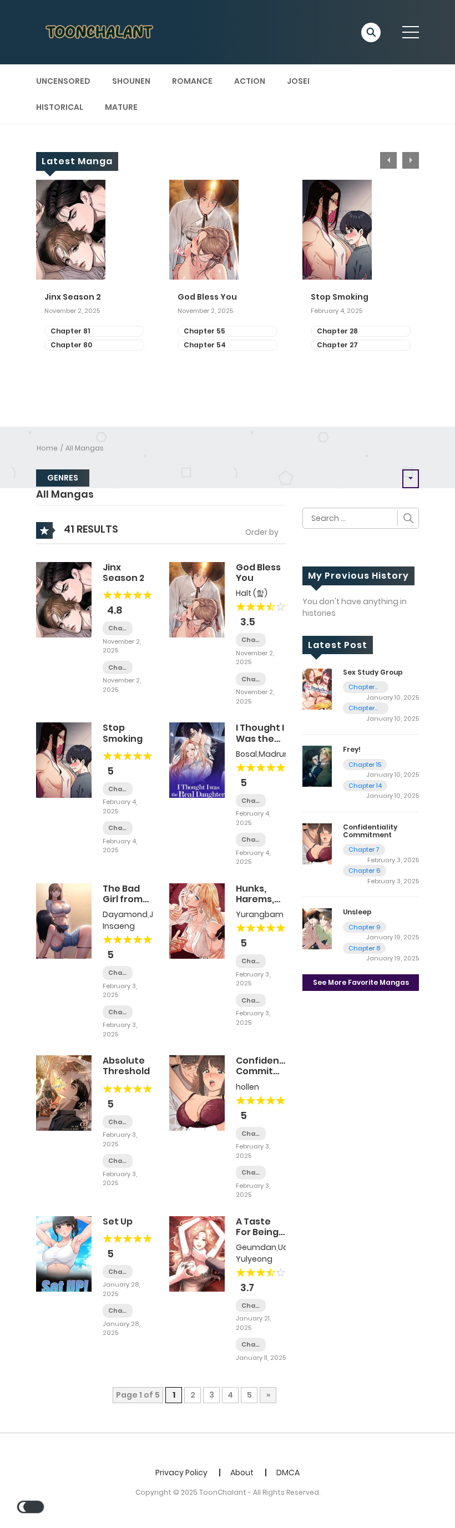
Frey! (352, 749)
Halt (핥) (251, 593)
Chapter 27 (337, 345)
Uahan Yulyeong (270, 1253)
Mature (121, 107)
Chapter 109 (361, 708)
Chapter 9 (364, 927)
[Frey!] (317, 765)
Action (249, 81)
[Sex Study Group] (317, 688)
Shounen (131, 81)
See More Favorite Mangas (361, 982)
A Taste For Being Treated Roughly (257, 1237)
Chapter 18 (250, 961)
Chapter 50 (117, 1161)
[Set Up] (64, 1252)
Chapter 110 (361, 687)
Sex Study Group (373, 672)
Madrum (275, 754)
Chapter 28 (337, 331)
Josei (298, 81)
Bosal (246, 754)
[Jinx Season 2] (64, 599)
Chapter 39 (250, 839)
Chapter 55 (204, 331)
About (242, 1472)
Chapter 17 (250, 1000)
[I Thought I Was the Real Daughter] (197, 759)
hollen (247, 1086)
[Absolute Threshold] (64, 1092)
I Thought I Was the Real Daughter (260, 743)
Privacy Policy (181, 1472)
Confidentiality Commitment (271, 1065)
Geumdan (256, 1247)
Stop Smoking (339, 297)
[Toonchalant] (100, 31)
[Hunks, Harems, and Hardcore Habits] (197, 920)
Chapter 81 (70, 331)
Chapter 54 (205, 345)
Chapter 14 (365, 785)
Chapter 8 (364, 948)
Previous (388, 160)
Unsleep (357, 912)
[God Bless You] (197, 599)
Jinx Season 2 (72, 297)
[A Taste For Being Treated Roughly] (197, 1252)
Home (47, 448)
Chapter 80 (71, 345)
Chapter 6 (250, 1172)
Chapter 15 (364, 764)
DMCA (288, 1472)
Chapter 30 (117, 973)
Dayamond (125, 914)
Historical (59, 107)
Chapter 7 (250, 1134)
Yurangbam (260, 914)
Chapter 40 (250, 801)
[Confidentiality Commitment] (197, 1092)
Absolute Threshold (126, 1065)
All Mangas (84, 448)
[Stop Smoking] (64, 759)
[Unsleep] (317, 928)
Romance (192, 81)
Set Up (118, 1221)
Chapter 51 (117, 1122)
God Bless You (207, 297)
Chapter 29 (117, 1012)
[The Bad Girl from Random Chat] (64, 920)
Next (410, 160)
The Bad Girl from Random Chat (123, 904)
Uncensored (63, 81)
